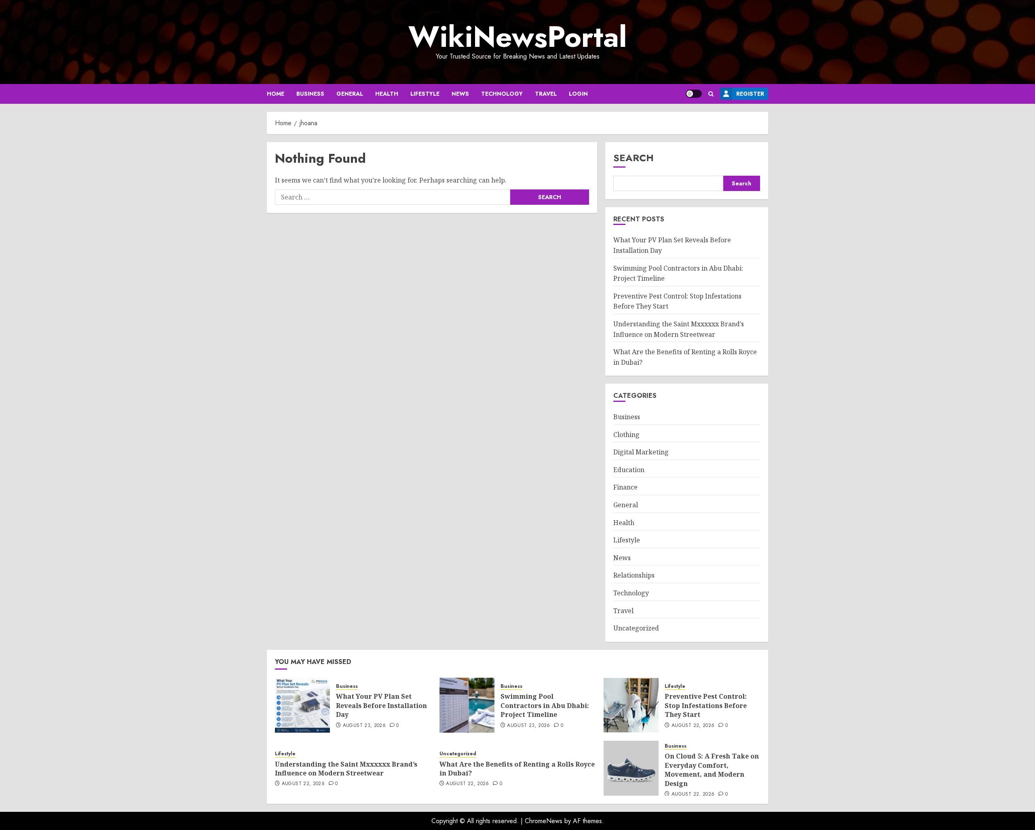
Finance (625, 487)
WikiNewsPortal (517, 37)
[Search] (711, 94)
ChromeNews (543, 821)
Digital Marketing (641, 452)
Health (386, 94)
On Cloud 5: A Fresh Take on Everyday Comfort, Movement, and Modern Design (712, 770)
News (460, 94)
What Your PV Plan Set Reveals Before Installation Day (381, 705)
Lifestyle (424, 94)
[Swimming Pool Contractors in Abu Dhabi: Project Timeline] (466, 705)
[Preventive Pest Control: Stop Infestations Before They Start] (631, 705)
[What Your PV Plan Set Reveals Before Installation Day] (302, 705)
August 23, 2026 (364, 726)
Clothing (626, 434)
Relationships (634, 575)
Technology (502, 94)
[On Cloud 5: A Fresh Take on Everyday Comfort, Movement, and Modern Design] (631, 768)
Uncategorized (636, 628)
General (349, 94)
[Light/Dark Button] (694, 94)
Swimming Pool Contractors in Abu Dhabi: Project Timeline (545, 705)
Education (628, 469)
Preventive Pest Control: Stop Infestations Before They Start (706, 705)
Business (310, 94)
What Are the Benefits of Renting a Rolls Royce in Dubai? (517, 768)
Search (633, 158)
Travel (546, 94)
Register (750, 94)
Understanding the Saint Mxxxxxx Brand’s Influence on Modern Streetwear (346, 768)
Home (275, 94)
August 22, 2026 (693, 726)
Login (578, 94)
